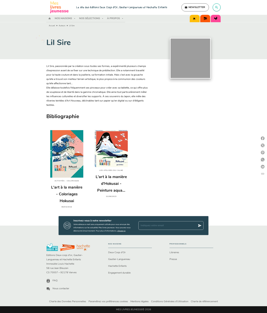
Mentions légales (139, 301)
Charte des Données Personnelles (67, 301)
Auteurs (62, 26)
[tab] (49, 18)
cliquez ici (121, 231)
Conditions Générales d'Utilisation (169, 301)
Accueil (52, 26)
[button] (195, 7)
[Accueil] (59, 7)
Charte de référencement (204, 301)
